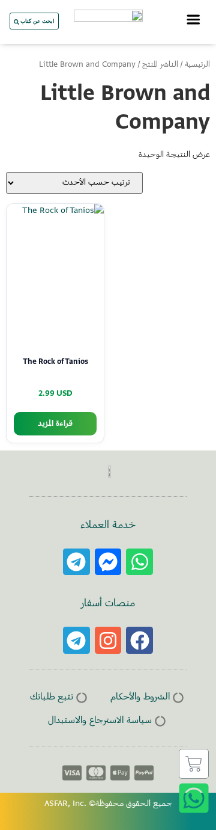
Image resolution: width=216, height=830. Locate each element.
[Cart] (194, 764)
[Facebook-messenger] (108, 562)
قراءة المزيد (55, 423)
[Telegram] (76, 562)
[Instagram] (108, 640)
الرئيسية (197, 65)
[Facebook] (139, 640)
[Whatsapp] (139, 562)
